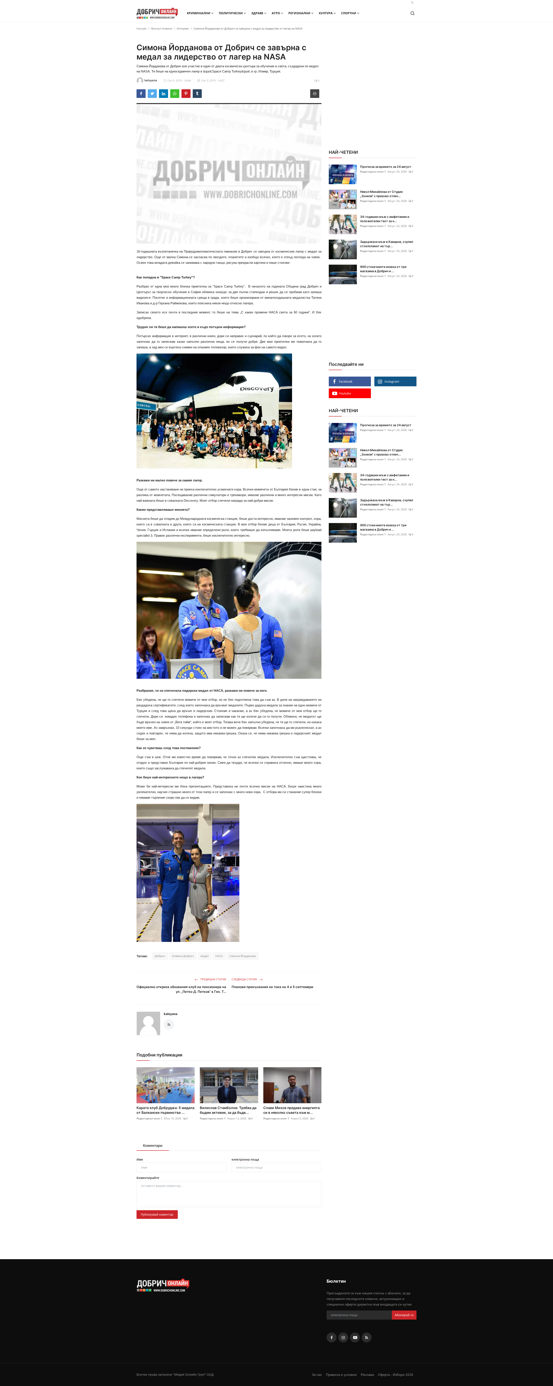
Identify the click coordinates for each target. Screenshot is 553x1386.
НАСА (219, 956)
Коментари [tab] (152, 1145)
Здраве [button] (257, 13)
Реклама (367, 1374)
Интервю (183, 28)
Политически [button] (231, 13)
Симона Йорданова (242, 956)
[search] (412, 13)
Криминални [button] (198, 13)
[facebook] (332, 1337)
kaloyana (170, 1014)
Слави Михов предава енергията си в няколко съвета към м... (291, 1110)
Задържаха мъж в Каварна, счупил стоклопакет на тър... (386, 244)
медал (204, 956)
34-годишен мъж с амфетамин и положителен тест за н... (384, 219)
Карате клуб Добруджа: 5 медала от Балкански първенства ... (165, 1110)
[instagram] (343, 1337)
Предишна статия (213, 979)
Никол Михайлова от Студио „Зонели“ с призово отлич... (381, 194)
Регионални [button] (299, 13)
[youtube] (355, 1337)
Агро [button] (276, 13)
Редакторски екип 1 (149, 1118)
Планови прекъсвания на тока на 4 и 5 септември (272, 987)
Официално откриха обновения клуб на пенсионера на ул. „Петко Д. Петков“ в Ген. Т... (181, 989)
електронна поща (245, 1159)
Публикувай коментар (157, 1214)
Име (140, 1159)
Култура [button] (326, 13)
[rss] (367, 1337)
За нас (317, 1374)
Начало (142, 28)
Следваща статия (244, 979)
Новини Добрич (183, 956)
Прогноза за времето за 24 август (385, 166)
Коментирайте (148, 1178)
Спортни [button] (348, 13)
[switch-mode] (412, 2)
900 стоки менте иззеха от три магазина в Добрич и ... (383, 269)
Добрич (160, 956)
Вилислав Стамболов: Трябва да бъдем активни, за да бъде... (228, 1110)
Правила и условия (341, 1374)
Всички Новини (161, 28)
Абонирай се (404, 1315)
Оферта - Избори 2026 (395, 1374)
